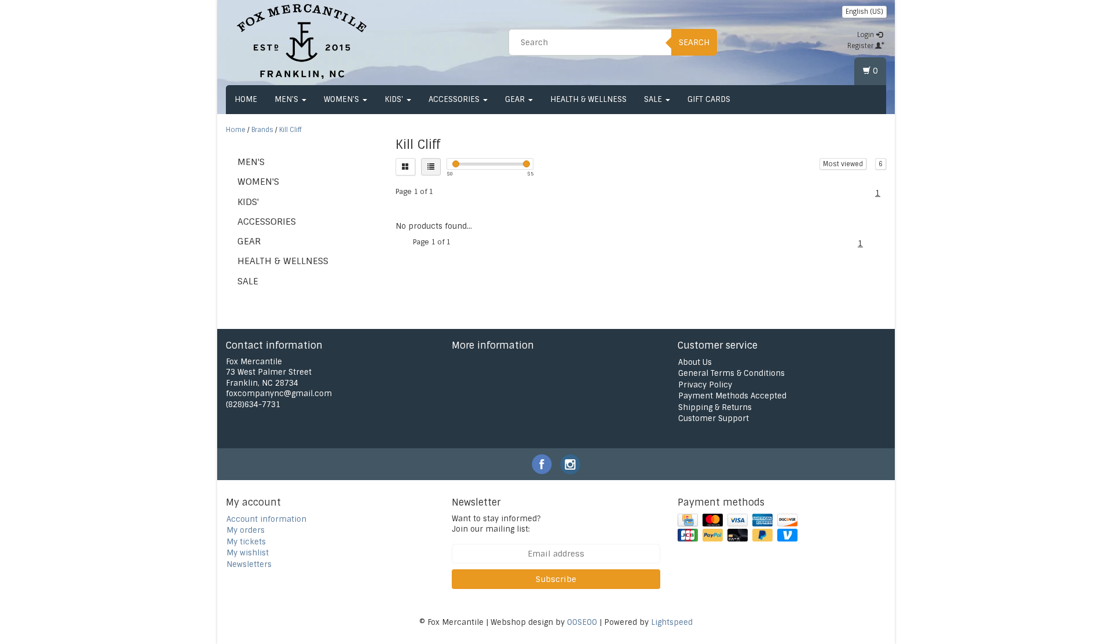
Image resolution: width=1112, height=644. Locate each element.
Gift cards (708, 99)
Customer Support (713, 418)
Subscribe (556, 579)
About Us (695, 362)
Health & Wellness (588, 99)
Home (246, 99)
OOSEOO (582, 622)
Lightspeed (672, 622)
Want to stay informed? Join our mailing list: (496, 524)
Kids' (395, 99)
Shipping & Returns (715, 407)
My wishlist (247, 553)
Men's (288, 99)
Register (861, 46)
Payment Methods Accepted (732, 396)
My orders (245, 530)
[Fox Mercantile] (301, 40)
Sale (654, 99)
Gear (516, 99)
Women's (342, 99)
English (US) (864, 12)
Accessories (455, 99)
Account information (266, 519)
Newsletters (249, 564)
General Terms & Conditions (731, 373)
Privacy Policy (705, 385)
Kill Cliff (290, 130)
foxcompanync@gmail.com (279, 393)
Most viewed (843, 164)
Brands (262, 130)
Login (866, 35)
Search (694, 42)
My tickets (246, 542)
